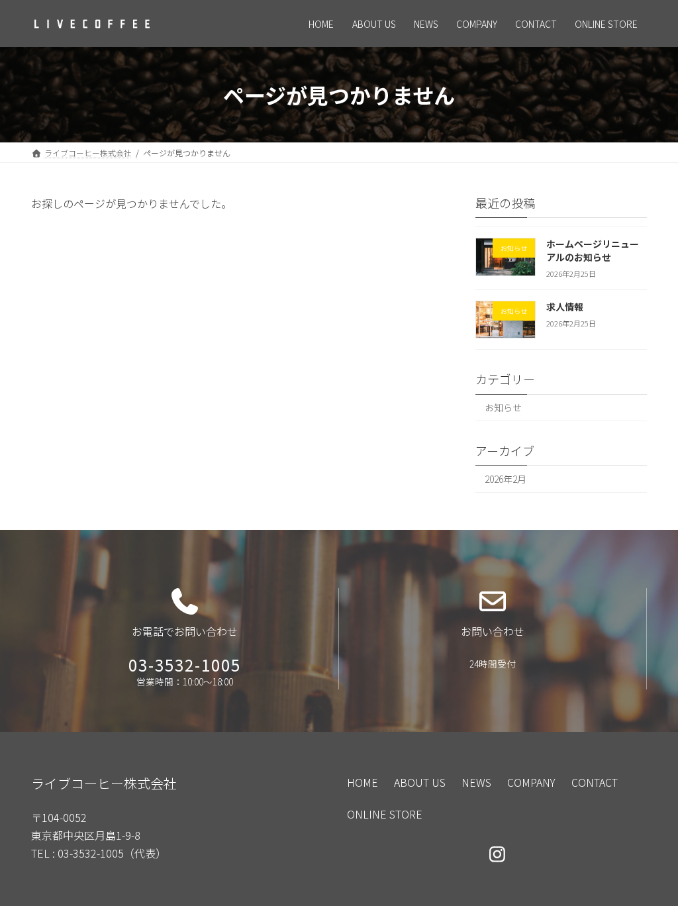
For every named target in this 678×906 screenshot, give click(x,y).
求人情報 (564, 306)
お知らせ (503, 408)
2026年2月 (505, 478)
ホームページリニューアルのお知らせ (592, 250)
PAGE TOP (648, 862)
